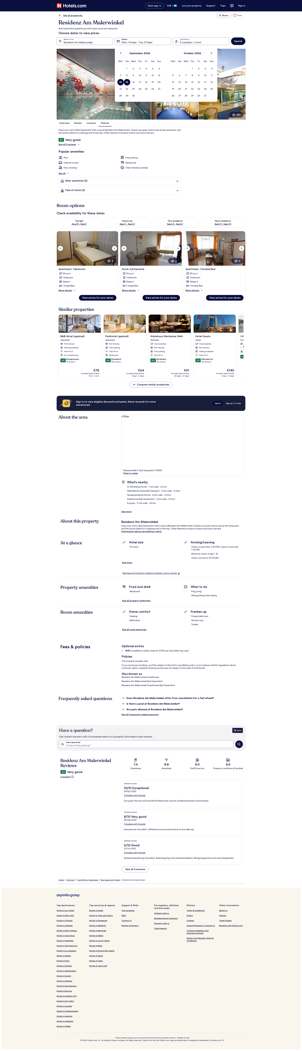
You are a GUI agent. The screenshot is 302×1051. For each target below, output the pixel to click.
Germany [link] (71, 880)
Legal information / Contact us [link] (201, 925)
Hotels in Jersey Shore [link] (99, 940)
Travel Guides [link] (225, 920)
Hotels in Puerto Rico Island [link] (101, 951)
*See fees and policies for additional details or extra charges (149, 573)
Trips (223, 5)
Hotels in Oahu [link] (96, 961)
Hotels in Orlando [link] (65, 925)
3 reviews (65, 776)
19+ (238, 114)
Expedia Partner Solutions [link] (166, 918)
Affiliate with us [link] (161, 913)
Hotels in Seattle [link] (64, 1016)
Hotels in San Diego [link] (66, 935)
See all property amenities (136, 600)
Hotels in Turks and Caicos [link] (101, 915)
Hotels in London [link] (64, 1006)
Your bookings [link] (128, 910)
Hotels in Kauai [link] (96, 956)
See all (62, 173)
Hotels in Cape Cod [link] (98, 966)
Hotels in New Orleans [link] (67, 930)
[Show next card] (243, 346)
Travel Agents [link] (160, 928)
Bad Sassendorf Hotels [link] (110, 880)
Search (238, 41)
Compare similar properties (153, 384)
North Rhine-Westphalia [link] (88, 880)
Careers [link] (222, 915)
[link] (237, 15)
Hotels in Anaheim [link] (65, 1021)
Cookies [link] (190, 920)
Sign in (241, 5)
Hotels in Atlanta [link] (64, 981)
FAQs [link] (124, 915)
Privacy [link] (190, 915)
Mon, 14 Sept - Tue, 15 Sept (137, 42)
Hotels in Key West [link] (65, 1001)
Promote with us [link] (161, 923)
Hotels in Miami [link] (64, 956)
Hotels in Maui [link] (95, 945)
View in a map (130, 473)
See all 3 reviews (67, 144)
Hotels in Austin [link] (64, 976)
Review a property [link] (130, 925)
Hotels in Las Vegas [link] (65, 910)
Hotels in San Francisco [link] (67, 945)
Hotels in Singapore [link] (98, 920)
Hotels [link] (61, 880)
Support (210, 5)
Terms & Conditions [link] (196, 910)
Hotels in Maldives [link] (97, 925)
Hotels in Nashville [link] (65, 940)
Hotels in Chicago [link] (65, 920)
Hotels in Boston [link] (64, 991)
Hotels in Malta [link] (96, 935)
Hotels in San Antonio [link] (66, 986)
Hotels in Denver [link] (64, 966)
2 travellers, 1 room (190, 42)
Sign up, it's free (233, 403)
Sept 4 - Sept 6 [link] (175, 224)
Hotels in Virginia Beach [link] (67, 1011)
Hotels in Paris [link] (63, 961)
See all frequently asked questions (140, 714)
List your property (191, 5)
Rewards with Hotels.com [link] (231, 925)
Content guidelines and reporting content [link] (198, 931)
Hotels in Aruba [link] (96, 910)
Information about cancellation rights (141, 531)
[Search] (239, 744)
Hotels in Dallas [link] (64, 1026)
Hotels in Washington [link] (66, 971)
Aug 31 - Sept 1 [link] (79, 224)
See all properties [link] (72, 15)
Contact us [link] (127, 920)
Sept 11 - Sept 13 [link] (223, 224)
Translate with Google (134, 795)
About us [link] (223, 910)
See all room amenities (134, 629)
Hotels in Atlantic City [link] (67, 996)
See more (126, 511)
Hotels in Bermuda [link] (97, 930)
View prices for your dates (97, 297)
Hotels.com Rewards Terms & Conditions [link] (200, 939)
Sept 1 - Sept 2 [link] (127, 224)
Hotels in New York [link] (65, 915)
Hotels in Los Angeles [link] (66, 951)
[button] (127, 68)
